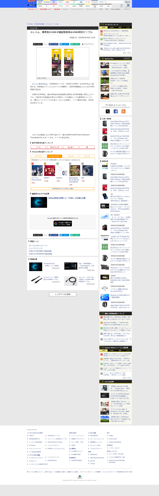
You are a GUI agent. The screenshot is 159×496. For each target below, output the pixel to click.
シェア (55, 44)
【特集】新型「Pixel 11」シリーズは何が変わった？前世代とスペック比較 (120, 404)
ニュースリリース (36, 248)
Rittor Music (73, 433)
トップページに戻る (63, 294)
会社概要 (97, 472)
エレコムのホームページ (38, 245)
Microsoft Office (115, 9)
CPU (106, 9)
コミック (87, 156)
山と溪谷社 (72, 448)
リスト (45, 44)
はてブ (66, 44)
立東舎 (73, 445)
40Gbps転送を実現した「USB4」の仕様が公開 (66, 198)
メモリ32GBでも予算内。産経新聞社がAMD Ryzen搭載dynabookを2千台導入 (119, 73)
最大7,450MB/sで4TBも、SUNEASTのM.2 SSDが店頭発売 (120, 280)
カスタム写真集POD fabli (117, 457)
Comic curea (113, 439)
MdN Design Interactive (97, 457)
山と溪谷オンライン (77, 451)
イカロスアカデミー (96, 448)
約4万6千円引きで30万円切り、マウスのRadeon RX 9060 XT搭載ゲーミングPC (119, 138)
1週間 (119, 27)
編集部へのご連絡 (72, 472)
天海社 (111, 435)
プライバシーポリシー (86, 472)
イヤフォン (38, 156)
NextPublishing (52, 460)
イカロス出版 (92, 433)
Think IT (31, 435)
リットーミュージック (77, 435)
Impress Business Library (55, 442)
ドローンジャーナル (35, 448)
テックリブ (91, 461)
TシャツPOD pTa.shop (116, 454)
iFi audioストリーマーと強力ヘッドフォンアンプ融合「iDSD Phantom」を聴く (120, 65)
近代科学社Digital (76, 460)
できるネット (33, 461)
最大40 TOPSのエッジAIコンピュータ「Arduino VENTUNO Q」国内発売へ (120, 199)
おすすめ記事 (109, 382)
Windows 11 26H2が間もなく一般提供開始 (115, 31)
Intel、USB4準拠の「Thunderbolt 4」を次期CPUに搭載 (86, 266)
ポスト (39, 44)
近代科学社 (72, 457)
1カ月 (128, 27)
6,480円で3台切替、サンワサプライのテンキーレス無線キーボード (120, 168)
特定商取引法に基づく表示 (124, 472)
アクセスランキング (111, 24)
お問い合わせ (48, 472)
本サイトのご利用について (34, 472)
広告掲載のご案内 (60, 472)
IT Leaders (32, 445)
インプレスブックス (53, 457)
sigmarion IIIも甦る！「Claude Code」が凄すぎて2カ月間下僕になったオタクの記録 (116, 325)
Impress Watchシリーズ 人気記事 (116, 347)
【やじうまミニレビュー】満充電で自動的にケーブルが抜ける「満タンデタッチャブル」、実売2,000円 (117, 35)
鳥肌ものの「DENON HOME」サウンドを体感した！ (119, 81)
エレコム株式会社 (39, 84)
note (76, 44)
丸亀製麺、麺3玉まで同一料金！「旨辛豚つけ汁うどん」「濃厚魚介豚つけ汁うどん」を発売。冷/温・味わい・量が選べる (116, 360)
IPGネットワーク (112, 451)
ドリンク (71, 156)
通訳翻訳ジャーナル (96, 442)
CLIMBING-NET (76, 454)
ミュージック (54, 156)
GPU (101, 9)
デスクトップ (54, 147)
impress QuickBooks (115, 442)
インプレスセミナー (53, 445)
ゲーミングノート (91, 9)
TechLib (92, 463)
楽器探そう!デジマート (78, 439)
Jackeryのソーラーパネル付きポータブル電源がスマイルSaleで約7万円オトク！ (120, 270)
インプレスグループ (108, 472)
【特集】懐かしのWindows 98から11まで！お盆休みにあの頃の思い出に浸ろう (120, 419)
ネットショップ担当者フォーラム (57, 439)
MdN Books (93, 454)
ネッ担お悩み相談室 (35, 452)
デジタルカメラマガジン (36, 457)
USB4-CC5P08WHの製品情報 (40, 254)
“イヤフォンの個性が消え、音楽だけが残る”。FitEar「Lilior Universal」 (119, 88)
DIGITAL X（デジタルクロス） (56, 448)
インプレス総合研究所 (35, 442)
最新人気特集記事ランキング (114, 313)
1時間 (103, 27)
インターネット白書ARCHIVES (38, 464)
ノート (38, 147)
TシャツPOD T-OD (77, 442)
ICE (108, 433)
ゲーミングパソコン (77, 9)
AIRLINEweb (94, 435)
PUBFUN (110, 445)
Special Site (109, 59)
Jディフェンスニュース (97, 439)
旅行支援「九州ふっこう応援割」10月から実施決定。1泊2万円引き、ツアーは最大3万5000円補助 (117, 365)
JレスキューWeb (95, 445)
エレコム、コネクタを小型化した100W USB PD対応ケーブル (86, 279)
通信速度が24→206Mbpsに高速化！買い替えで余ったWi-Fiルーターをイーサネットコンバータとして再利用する (117, 319)
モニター (65, 9)
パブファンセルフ (114, 448)
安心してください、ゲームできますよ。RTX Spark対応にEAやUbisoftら (120, 209)
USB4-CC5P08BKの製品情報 (40, 251)
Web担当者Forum (34, 439)
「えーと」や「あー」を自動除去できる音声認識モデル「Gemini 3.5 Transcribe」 (120, 219)
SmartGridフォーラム (54, 435)
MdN (89, 452)
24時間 (112, 27)
